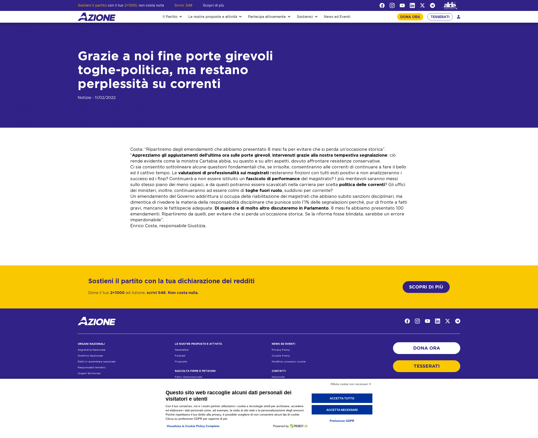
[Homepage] (97, 17)
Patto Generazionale (188, 377)
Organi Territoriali (89, 373)
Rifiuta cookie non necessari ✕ (351, 384)
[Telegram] (432, 5)
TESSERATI (440, 17)
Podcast (180, 355)
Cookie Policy (281, 355)
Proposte (181, 361)
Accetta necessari (342, 410)
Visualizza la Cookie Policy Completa (193, 426)
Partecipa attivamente (267, 16)
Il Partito (170, 16)
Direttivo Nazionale (90, 355)
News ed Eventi (337, 16)
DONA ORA (410, 17)
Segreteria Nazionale (91, 350)
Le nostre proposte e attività (212, 16)
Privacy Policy (281, 350)
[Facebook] (382, 5)
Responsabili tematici (91, 367)
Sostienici (305, 16)
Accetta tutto (342, 398)
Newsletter (182, 350)
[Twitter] (422, 5)
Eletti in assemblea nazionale (97, 361)
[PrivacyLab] (298, 426)
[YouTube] (402, 5)
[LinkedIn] (412, 5)
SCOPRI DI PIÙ (426, 287)
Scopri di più (213, 5)
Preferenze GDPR (342, 420)
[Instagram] (392, 5)
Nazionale (278, 377)
